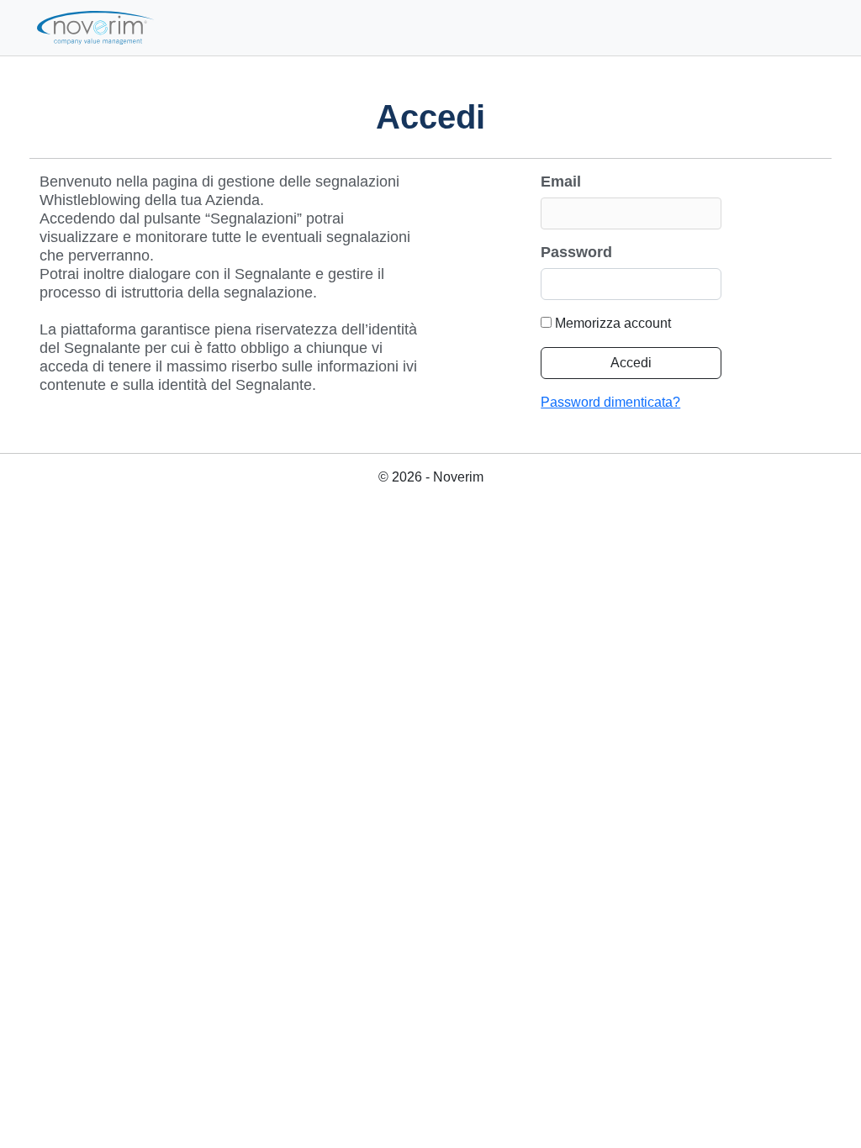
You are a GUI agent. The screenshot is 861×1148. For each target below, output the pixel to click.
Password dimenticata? (610, 402)
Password (576, 252)
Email (561, 181)
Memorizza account (613, 323)
